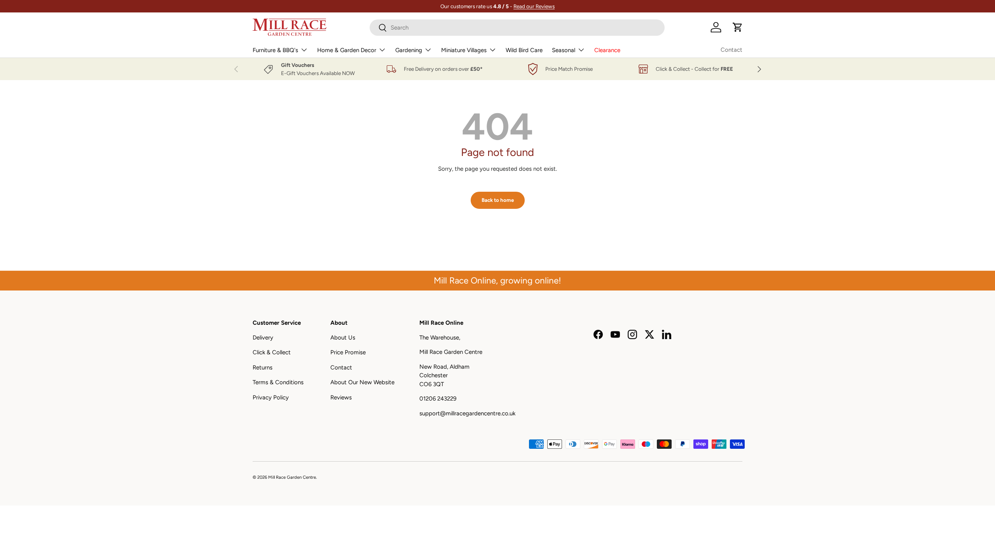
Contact (731, 49)
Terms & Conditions (278, 382)
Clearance (607, 50)
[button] (737, 27)
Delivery (263, 337)
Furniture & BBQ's (275, 50)
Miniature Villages (464, 50)
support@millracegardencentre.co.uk (467, 413)
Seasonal (563, 50)
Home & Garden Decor (346, 50)
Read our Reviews (534, 6)
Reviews (341, 397)
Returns (262, 367)
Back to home (498, 200)
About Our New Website (362, 382)
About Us (342, 337)
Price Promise (348, 352)
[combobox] (517, 27)
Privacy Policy (271, 397)
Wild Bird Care (524, 50)
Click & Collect (272, 352)
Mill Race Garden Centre (292, 477)
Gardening (408, 50)
